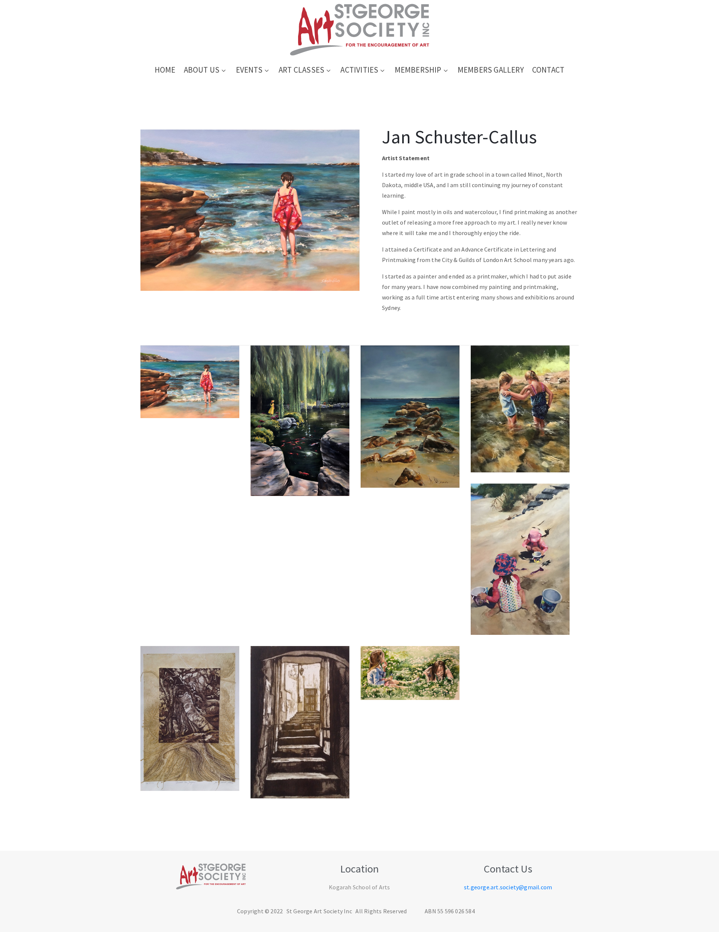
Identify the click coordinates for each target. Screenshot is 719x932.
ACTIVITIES (359, 70)
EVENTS (249, 70)
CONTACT (548, 70)
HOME (165, 70)
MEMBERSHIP (418, 70)
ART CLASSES (301, 70)
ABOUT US (202, 70)
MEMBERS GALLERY (491, 70)
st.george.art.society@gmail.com (508, 887)
